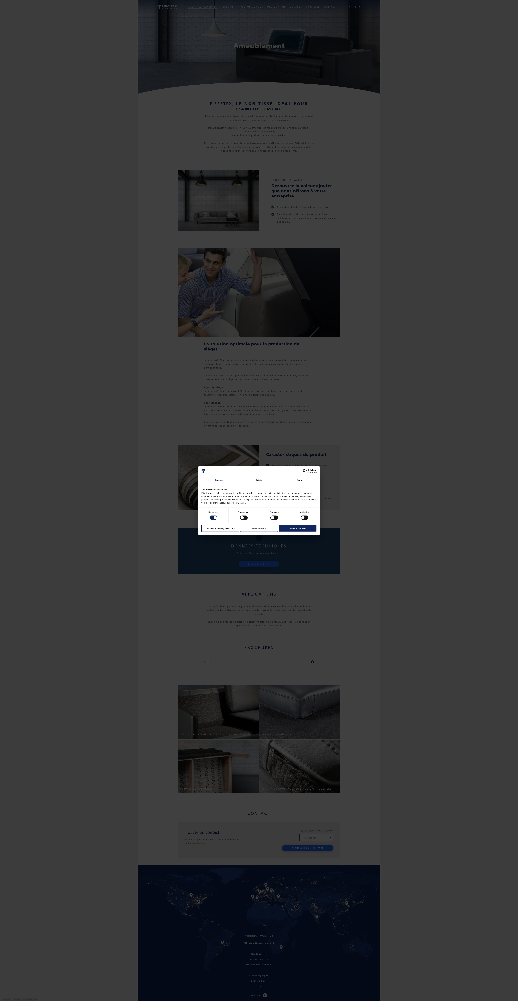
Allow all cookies (298, 528)
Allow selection (259, 528)
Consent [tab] (218, 480)
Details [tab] (259, 480)
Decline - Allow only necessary (220, 528)
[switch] (244, 517)
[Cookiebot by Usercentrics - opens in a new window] (305, 471)
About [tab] (299, 480)
